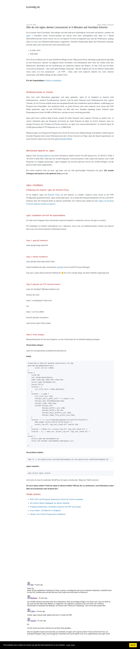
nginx (28, 36)
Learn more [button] (70, 645)
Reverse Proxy (54, 195)
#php (99, 25)
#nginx (104, 25)
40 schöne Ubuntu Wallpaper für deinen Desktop (49, 503)
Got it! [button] (133, 645)
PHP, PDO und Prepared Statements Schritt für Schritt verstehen (56, 499)
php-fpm (60, 267)
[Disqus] (70, 552)
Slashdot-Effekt (65, 139)
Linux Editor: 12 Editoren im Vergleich (45, 510)
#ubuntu (111, 25)
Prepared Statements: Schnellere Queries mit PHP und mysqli (55, 507)
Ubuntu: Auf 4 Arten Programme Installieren (47, 514)
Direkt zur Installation (53, 80)
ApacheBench (45, 156)
